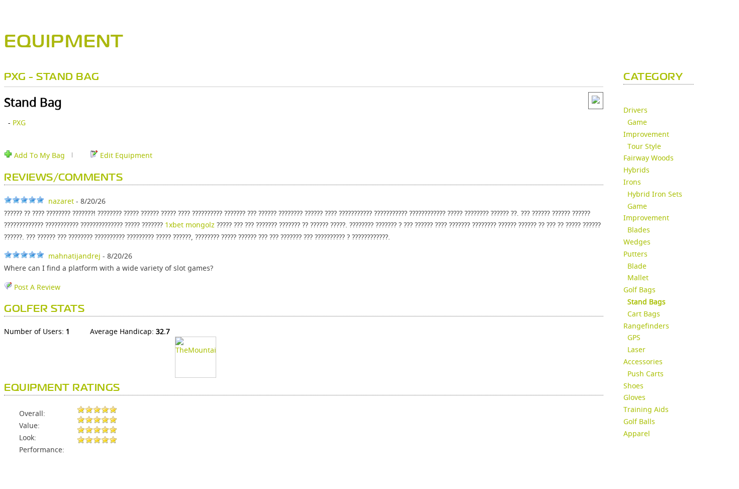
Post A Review (36, 287)
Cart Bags (643, 313)
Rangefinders (646, 326)
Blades (638, 229)
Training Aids (646, 409)
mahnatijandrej (74, 256)
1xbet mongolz (190, 224)
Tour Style (644, 146)
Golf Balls (639, 421)
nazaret (61, 201)
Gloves (634, 397)
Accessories (643, 361)
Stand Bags (646, 301)
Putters (635, 254)
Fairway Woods (648, 157)
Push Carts (645, 373)
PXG (19, 122)
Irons (632, 182)
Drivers (635, 110)
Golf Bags (639, 289)
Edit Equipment (125, 155)
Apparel (636, 433)
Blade (636, 266)
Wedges (637, 242)
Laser (636, 349)
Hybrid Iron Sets (654, 194)
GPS (633, 337)
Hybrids (636, 170)
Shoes (633, 385)
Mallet (638, 277)
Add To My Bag (38, 155)
